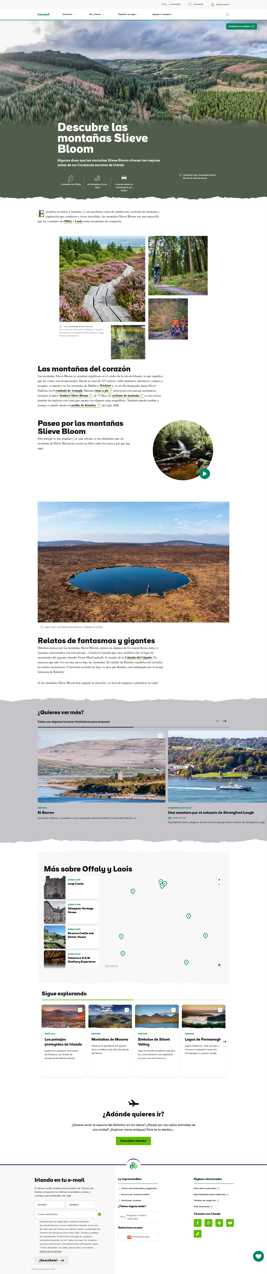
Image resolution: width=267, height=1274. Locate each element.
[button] (217, 721)
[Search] (225, 14)
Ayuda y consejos (162, 14)
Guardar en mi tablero (239, 26)
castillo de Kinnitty (83, 405)
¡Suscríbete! (48, 1260)
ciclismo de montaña (125, 395)
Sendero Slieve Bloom (73, 395)
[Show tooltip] (99, 1214)
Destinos (67, 14)
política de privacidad (51, 1251)
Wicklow (106, 385)
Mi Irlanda (198, 4)
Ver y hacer (95, 14)
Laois (78, 221)
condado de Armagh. (69, 390)
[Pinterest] (219, 1223)
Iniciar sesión (222, 4)
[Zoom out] (219, 884)
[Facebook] (197, 1223)
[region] (163, 922)
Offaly (68, 221)
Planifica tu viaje (126, 14)
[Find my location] (219, 965)
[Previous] (42, 1042)
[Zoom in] (219, 880)
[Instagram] (208, 1223)
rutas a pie (102, 390)
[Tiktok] (197, 1234)
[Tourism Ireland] (47, 14)
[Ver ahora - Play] (204, 473)
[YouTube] (230, 1223)
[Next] (224, 1042)
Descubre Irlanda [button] (133, 1141)
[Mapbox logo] (111, 966)
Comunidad (174, 4)
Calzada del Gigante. (139, 657)
